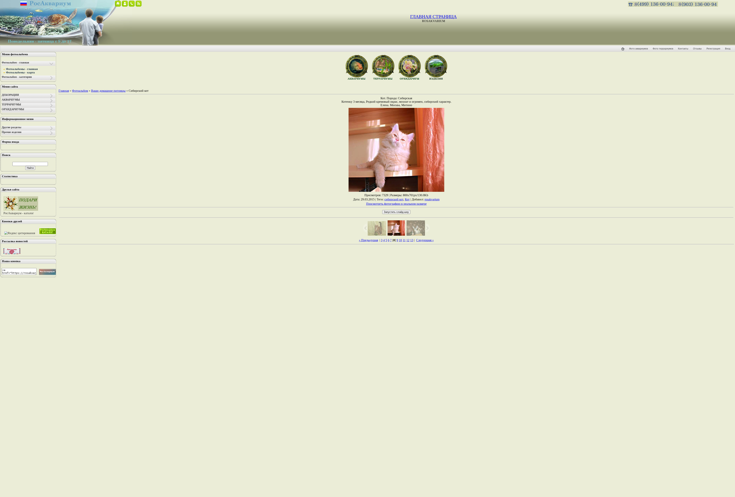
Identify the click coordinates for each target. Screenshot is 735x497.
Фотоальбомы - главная (22, 69)
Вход (727, 48)
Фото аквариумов (638, 48)
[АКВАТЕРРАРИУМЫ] (436, 79)
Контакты (683, 48)
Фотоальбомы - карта (20, 72)
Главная (64, 90)
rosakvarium (432, 199)
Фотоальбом (80, 90)
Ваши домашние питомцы (108, 90)
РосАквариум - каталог (18, 213)
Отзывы (697, 48)
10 (400, 240)
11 (404, 240)
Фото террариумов (663, 48)
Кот (407, 199)
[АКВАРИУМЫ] (356, 79)
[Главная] (624, 51)
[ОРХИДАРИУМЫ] (409, 79)
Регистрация (713, 48)
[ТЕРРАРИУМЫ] (383, 79)
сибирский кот (393, 199)
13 (411, 240)
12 (407, 240)
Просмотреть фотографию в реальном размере (396, 203)
